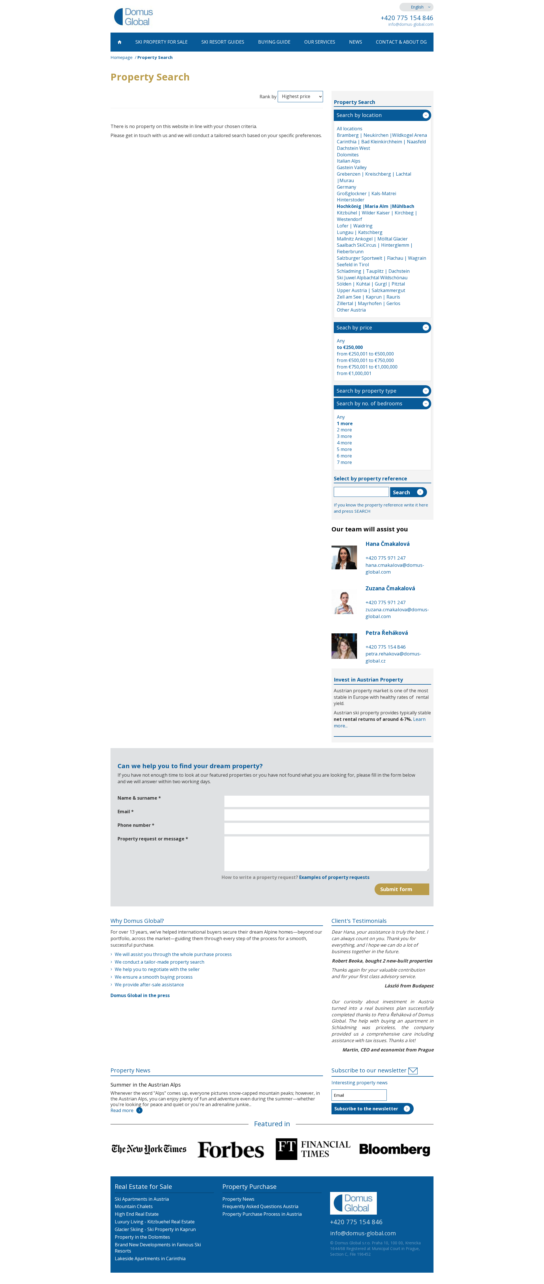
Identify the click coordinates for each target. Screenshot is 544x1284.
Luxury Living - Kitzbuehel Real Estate (155, 1222)
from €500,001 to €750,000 (365, 360)
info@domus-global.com (411, 24)
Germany (346, 187)
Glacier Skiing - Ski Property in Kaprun (155, 1229)
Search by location (359, 115)
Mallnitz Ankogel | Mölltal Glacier (372, 239)
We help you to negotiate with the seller (157, 969)
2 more (344, 430)
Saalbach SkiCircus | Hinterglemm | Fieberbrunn (375, 248)
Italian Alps (348, 161)
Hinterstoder (350, 200)
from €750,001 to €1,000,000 (367, 367)
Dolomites (348, 155)
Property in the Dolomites (142, 1237)
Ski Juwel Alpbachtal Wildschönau (372, 277)
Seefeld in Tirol (353, 264)
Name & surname (139, 798)
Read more (121, 1110)
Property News (130, 1070)
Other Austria (351, 310)
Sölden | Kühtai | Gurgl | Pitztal (371, 284)
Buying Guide (274, 42)
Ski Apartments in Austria (142, 1199)
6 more (344, 456)
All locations (349, 128)
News (355, 42)
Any (341, 341)
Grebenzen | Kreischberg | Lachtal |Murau (374, 177)
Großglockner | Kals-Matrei (366, 193)
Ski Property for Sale (161, 42)
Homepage (121, 57)
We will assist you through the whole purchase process (173, 954)
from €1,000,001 (354, 373)
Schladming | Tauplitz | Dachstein (373, 271)
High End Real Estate (137, 1214)
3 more (344, 436)
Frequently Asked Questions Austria (260, 1206)
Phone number (136, 825)
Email (126, 811)
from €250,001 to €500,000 (365, 354)
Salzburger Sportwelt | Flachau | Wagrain (381, 258)
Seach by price (354, 327)
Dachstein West (353, 148)
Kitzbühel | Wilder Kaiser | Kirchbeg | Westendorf (377, 216)
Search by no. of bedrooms (369, 403)
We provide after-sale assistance (149, 984)
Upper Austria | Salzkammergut (371, 290)
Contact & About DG (401, 42)
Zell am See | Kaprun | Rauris (368, 297)
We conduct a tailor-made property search (159, 962)
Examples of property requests (334, 877)
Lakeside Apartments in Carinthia (150, 1258)
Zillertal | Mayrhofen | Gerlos (368, 303)
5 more (344, 449)
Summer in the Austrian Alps (145, 1084)
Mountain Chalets (134, 1206)
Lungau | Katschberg (359, 232)
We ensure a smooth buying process (154, 977)
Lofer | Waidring (355, 226)
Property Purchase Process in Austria (262, 1214)
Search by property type (366, 390)
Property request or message (153, 839)
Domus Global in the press (140, 995)
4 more (344, 443)
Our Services (319, 42)
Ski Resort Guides (222, 42)
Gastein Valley (352, 167)
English (417, 7)
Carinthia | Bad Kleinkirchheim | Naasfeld (381, 142)
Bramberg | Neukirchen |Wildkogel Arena (382, 135)
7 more (344, 462)
